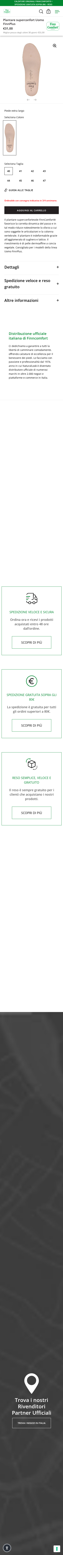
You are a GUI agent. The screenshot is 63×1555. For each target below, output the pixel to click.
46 (32, 180)
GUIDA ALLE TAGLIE (21, 190)
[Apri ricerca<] (41, 11)
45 (20, 180)
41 (20, 171)
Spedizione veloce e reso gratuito (27, 283)
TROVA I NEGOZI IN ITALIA (32, 1423)
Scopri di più (31, 642)
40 (8, 171)
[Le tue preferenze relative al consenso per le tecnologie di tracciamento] (57, 1548)
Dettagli (11, 267)
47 (44, 180)
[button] (7, 1548)
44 (8, 180)
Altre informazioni (21, 300)
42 (32, 171)
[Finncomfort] (53, 26)
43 (44, 171)
